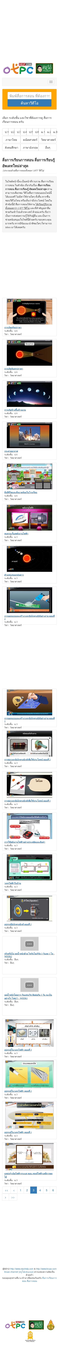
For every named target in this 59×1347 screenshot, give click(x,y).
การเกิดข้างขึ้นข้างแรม (15, 410)
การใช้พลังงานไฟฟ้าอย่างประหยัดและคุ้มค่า (24, 842)
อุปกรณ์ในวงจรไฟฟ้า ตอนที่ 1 (18, 1132)
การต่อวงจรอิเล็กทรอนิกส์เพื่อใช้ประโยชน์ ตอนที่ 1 (27, 801)
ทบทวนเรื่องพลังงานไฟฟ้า (16, 534)
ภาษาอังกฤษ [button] (30, 147)
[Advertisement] (29, 33)
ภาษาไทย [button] (11, 140)
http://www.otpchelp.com (21, 1268)
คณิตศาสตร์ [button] (30, 140)
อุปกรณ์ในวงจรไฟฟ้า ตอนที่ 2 (18, 1091)
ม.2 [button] (49, 132)
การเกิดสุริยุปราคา (12, 327)
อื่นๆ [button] (47, 147)
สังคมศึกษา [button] (11, 147)
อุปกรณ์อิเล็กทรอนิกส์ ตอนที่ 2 (17, 924)
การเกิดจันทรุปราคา (13, 369)
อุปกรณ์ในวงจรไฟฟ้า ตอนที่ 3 (18, 1050)
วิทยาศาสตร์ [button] (48, 140)
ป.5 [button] (31, 132)
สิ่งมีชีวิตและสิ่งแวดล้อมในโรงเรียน (20, 492)
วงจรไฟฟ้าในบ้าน (12, 883)
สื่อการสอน (32, 1280)
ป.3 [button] (18, 132)
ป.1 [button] (6, 132)
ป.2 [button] (12, 132)
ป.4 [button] (24, 132)
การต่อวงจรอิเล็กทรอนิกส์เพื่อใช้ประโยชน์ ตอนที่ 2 (27, 760)
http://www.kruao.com (46, 1268)
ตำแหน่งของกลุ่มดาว (14, 575)
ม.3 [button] (55, 132)
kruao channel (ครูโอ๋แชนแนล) (19, 1271)
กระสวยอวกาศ (11, 451)
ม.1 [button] (43, 132)
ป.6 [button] (37, 132)
